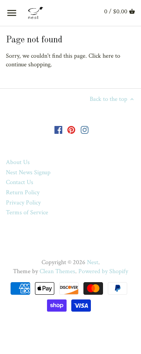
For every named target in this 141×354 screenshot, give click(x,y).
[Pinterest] (71, 129)
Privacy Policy (23, 203)
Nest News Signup (28, 172)
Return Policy (23, 192)
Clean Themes (57, 271)
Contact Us (19, 182)
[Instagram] (85, 129)
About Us (18, 162)
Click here (101, 56)
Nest (92, 262)
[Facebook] (58, 129)
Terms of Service (27, 212)
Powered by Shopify (103, 271)
